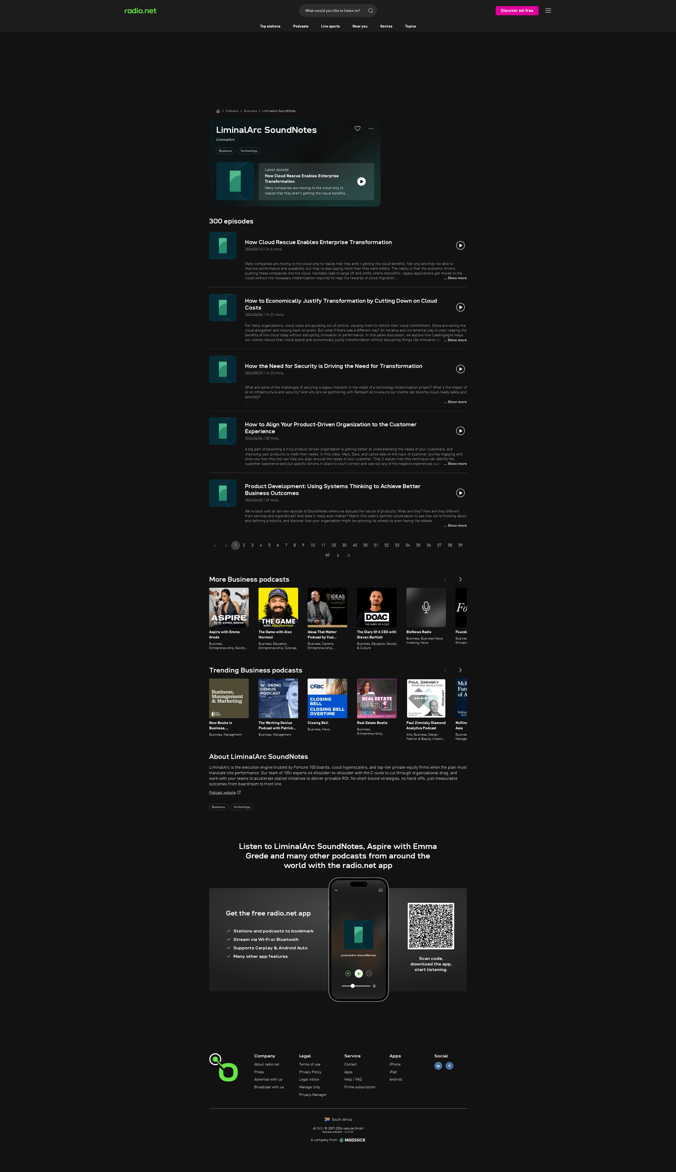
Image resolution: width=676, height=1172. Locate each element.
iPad (393, 1072)
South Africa (341, 1120)
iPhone (395, 1064)
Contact (350, 1064)
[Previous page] (226, 545)
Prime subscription (359, 1087)
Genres (386, 26)
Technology (249, 151)
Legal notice (309, 1079)
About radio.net (266, 1064)
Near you (360, 26)
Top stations (270, 26)
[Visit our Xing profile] (449, 1065)
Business (225, 151)
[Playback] (361, 181)
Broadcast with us (269, 1087)
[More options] (371, 128)
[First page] (215, 545)
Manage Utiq (309, 1087)
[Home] (218, 111)
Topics (410, 26)
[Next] (460, 577)
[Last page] (348, 555)
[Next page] (338, 555)
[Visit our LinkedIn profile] (438, 1065)
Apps (348, 1072)
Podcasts (300, 26)
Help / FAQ (353, 1079)
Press (259, 1072)
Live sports (330, 26)
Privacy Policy (310, 1072)
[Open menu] (548, 10)
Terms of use (309, 1064)
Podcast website (222, 793)
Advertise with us (268, 1079)
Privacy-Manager (313, 1095)
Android (395, 1079)
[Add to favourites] (357, 128)
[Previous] (445, 577)
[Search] (371, 10)
